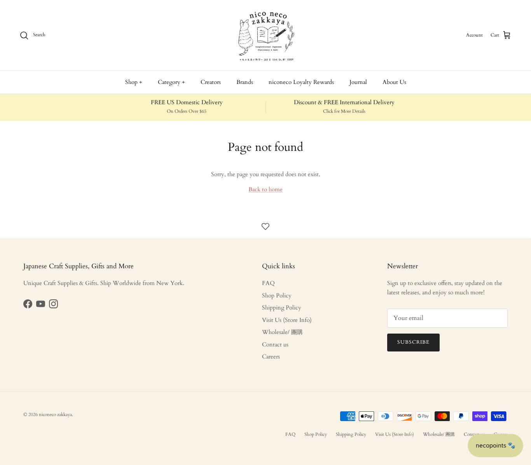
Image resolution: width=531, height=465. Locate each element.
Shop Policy (277, 295)
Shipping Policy (281, 307)
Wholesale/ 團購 (282, 332)
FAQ (268, 283)
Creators (211, 82)
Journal (358, 82)
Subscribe (413, 342)
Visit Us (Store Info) (287, 320)
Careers (271, 356)
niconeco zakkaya (55, 414)
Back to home (265, 189)
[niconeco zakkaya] (265, 35)
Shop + (133, 82)
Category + (171, 82)
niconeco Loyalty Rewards (301, 82)
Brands (244, 82)
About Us (394, 82)
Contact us (275, 344)
